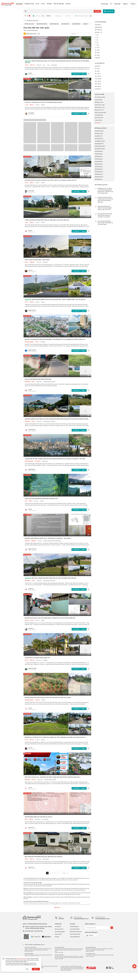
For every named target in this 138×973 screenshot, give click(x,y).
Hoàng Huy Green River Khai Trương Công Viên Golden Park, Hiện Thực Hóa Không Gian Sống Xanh (105, 200)
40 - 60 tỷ (97, 55)
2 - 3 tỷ (96, 37)
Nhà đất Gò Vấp (99, 133)
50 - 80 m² (97, 71)
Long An (98, 120)
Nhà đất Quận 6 (99, 159)
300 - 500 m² (98, 86)
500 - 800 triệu (98, 29)
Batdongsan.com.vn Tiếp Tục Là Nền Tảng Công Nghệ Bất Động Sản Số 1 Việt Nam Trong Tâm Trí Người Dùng (105, 191)
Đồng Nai (99, 110)
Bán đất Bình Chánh (42, 24)
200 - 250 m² (98, 81)
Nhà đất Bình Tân (99, 143)
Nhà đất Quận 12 (99, 171)
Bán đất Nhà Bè (76, 24)
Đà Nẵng (99, 102)
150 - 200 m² (98, 78)
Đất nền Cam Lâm (29, 24)
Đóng (27, 969)
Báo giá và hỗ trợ (59, 929)
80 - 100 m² (98, 73)
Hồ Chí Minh (100, 97)
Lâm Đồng (99, 115)
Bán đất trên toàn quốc (32, 20)
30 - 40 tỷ (97, 52)
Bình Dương (100, 107)
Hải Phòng (99, 117)
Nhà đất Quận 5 (99, 161)
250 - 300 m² (98, 84)
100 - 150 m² (98, 76)
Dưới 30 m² (97, 66)
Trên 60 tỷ (97, 57)
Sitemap (57, 936)
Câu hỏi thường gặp (60, 931)
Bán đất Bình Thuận (100, 149)
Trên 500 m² (98, 89)
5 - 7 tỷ (96, 42)
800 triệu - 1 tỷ (98, 32)
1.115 (63, 873)
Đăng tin (133, 4)
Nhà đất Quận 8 (99, 154)
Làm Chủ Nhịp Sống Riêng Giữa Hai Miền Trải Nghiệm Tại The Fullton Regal (105, 222)
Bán (24, 20)
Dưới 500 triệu (98, 27)
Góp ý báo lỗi (58, 934)
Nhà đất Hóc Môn (99, 131)
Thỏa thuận (98, 24)
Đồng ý (36, 969)
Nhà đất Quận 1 (99, 179)
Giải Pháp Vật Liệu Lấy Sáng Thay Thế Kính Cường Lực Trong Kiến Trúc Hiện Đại (105, 215)
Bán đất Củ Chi (65, 24)
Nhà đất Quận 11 (99, 174)
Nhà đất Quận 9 (99, 151)
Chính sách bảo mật (75, 934)
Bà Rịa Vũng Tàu (100, 112)
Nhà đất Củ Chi (98, 136)
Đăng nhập (117, 4)
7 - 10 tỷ (97, 45)
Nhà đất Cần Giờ (99, 138)
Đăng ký (125, 4)
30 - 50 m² (97, 68)
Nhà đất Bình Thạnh (100, 141)
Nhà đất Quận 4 (99, 164)
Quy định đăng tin (74, 926)
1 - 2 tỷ (96, 35)
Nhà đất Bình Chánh (100, 146)
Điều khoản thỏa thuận (75, 931)
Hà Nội (98, 99)
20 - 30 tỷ (97, 50)
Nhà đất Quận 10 (99, 177)
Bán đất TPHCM (87, 24)
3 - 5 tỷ (96, 40)
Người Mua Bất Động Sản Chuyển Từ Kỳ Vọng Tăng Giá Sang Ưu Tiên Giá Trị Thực (105, 208)
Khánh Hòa (99, 105)
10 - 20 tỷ (97, 47)
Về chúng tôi (58, 926)
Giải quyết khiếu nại (75, 936)
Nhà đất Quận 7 (99, 156)
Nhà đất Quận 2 (99, 169)
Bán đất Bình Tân (54, 24)
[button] (90, 24)
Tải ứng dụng (104, 4)
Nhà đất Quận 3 (99, 166)
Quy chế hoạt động (74, 929)
